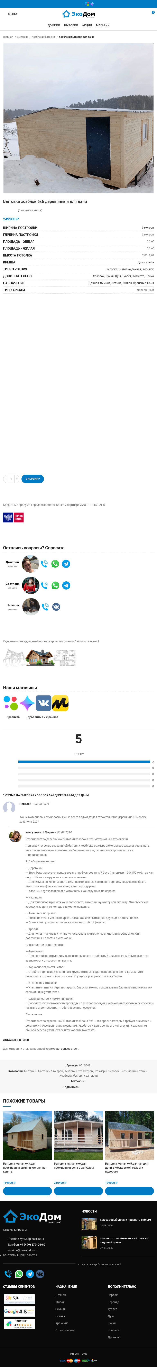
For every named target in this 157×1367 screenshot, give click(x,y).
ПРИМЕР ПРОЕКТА (103, 655)
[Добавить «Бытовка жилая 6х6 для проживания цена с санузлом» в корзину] (78, 1191)
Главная (8, 36)
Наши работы (28, 1255)
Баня (150, 283)
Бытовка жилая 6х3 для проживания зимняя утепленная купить (25, 1167)
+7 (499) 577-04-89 (32, 1244)
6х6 (83, 1081)
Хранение (139, 283)
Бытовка (111, 269)
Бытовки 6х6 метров (79, 1071)
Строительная (64, 1330)
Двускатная (146, 262)
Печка (150, 276)
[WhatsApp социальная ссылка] (66, 3)
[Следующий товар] (152, 37)
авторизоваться (67, 1048)
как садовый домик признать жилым (125, 1219)
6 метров (148, 227)
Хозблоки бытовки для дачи (76, 36)
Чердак (113, 1295)
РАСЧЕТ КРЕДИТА (49, 517)
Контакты (10, 1255)
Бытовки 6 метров (50, 1071)
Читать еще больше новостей (101, 1264)
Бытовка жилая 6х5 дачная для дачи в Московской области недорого (126, 1167)
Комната (138, 276)
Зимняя (105, 283)
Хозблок (148, 269)
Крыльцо (114, 1330)
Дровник (114, 1337)
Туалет (126, 276)
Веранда (113, 1302)
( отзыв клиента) (30, 210)
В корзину (33, 478)
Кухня (110, 276)
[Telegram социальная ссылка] (78, 3)
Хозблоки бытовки (44, 36)
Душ (118, 276)
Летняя (116, 283)
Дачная (94, 283)
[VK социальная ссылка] (72, 3)
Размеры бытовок (107, 1071)
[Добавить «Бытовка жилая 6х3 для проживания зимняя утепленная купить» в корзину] (27, 1191)
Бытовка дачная (130, 269)
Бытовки (22, 36)
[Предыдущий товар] (144, 37)
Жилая (127, 283)
